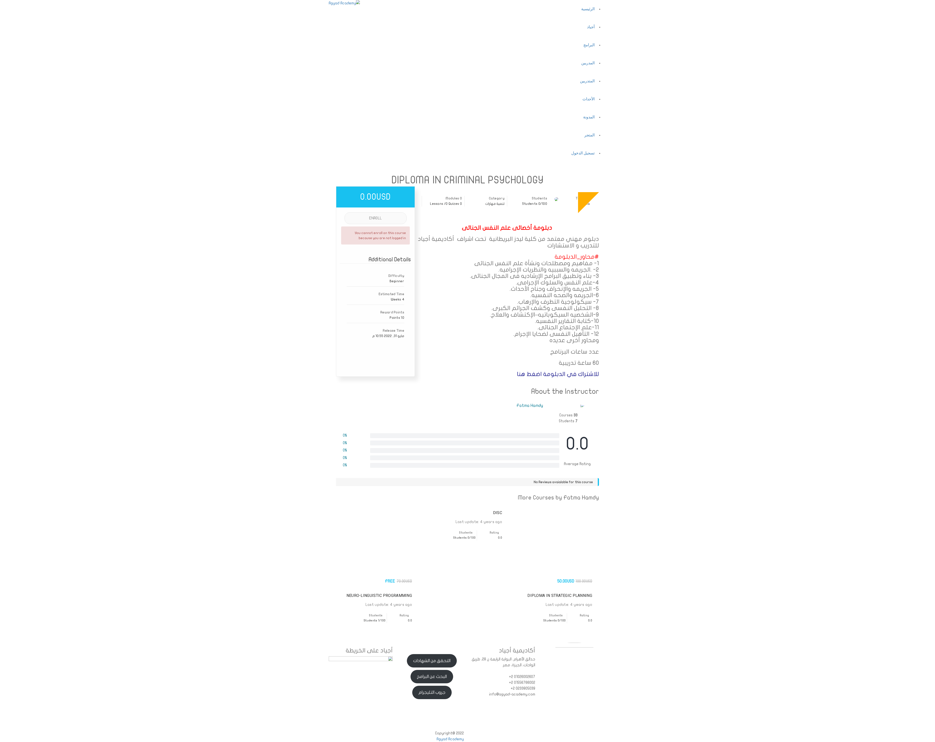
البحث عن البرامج (432, 676)
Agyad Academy (450, 739)
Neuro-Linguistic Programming (379, 595)
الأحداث (588, 99)
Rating (585, 615)
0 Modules (454, 198)
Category (497, 198)
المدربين (588, 63)
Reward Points (392, 312)
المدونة (589, 117)
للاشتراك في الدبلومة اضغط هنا (558, 374)
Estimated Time (391, 294)
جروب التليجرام (432, 692)
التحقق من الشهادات (431, 660)
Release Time (393, 330)
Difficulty (396, 276)
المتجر (589, 135)
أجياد (591, 27)
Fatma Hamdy (529, 405)
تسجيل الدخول (583, 153)
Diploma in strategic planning (559, 595)
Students (539, 198)
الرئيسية (588, 9)
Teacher (583, 198)
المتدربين (587, 81)
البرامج (589, 45)
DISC (497, 512)
